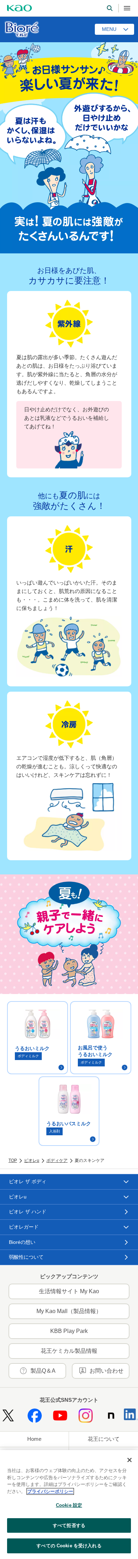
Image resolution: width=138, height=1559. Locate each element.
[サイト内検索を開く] (109, 8)
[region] (69, 1504)
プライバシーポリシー (50, 1491)
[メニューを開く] (127, 8)
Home (34, 1439)
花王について (104, 1439)
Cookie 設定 (69, 1505)
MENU (109, 29)
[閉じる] (129, 1460)
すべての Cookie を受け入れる (68, 1545)
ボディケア (57, 1160)
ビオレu (31, 1160)
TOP (12, 1160)
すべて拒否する (69, 1525)
